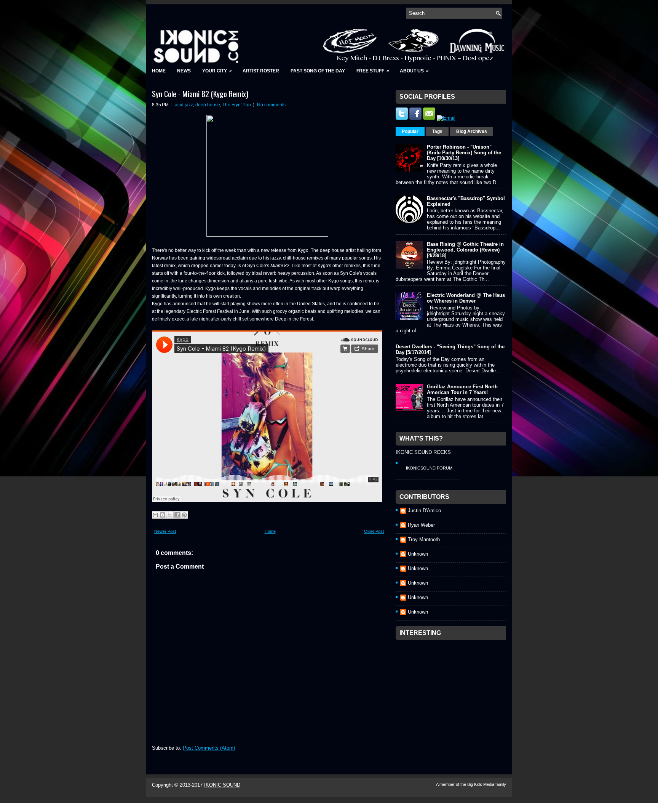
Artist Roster (261, 71)
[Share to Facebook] (177, 515)
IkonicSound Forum (429, 468)
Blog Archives (471, 131)
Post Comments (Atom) (209, 748)
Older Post (374, 531)
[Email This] (155, 515)
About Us (414, 71)
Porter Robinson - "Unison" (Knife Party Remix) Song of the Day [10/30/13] (464, 152)
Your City (217, 71)
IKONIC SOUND (222, 785)
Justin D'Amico (424, 510)
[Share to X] (170, 515)
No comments (271, 104)
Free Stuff (372, 71)
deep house (207, 104)
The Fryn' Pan (236, 104)
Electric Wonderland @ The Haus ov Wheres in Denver (466, 298)
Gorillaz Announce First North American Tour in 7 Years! (462, 389)
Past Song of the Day (318, 71)
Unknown (418, 554)
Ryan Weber (421, 525)
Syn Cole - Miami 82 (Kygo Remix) (200, 94)
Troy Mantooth (424, 539)
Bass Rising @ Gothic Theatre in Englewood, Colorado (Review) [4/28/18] (465, 249)
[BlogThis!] (162, 515)
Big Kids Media (481, 784)
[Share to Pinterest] (184, 515)
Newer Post (165, 531)
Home (159, 71)
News (184, 71)
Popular (410, 131)
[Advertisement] (453, 691)
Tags (437, 131)
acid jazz (184, 104)
